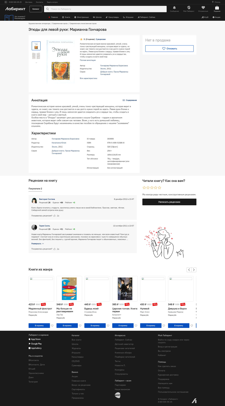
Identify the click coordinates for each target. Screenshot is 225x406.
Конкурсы (119, 369)
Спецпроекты (121, 374)
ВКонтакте (34, 360)
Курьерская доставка (168, 375)
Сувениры (76, 365)
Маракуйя (33, 315)
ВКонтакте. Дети (37, 364)
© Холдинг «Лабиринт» (168, 399)
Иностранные (83, 17)
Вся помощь (164, 387)
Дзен (31, 377)
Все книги (76, 339)
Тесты (117, 361)
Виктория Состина (47, 199)
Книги (67, 17)
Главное (54, 17)
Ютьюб (32, 369)
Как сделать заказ (167, 366)
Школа (98, 17)
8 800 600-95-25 (165, 402)
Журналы (76, 348)
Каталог (35, 9)
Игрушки (129, 17)
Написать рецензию (169, 201)
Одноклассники (36, 373)
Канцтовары (114, 17)
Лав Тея (59, 315)
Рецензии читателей (125, 348)
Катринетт (116, 315)
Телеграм (33, 381)
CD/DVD (76, 361)
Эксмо (103, 69)
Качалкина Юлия (59, 143)
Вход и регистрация (167, 346)
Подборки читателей (125, 357)
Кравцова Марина (175, 312)
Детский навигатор (124, 344)
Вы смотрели (164, 351)
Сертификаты (78, 389)
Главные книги (79, 381)
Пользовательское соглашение (173, 392)
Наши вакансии (122, 389)
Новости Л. (120, 365)
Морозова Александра (38, 312)
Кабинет (162, 355)
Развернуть (36, 243)
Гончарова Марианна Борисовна (114, 65)
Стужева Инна (90, 312)
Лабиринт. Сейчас (147, 17)
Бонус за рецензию (81, 385)
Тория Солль (44, 226)
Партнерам (120, 385)
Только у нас (78, 393)
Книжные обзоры (123, 352)
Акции (217, 17)
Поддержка (163, 379)
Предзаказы (78, 398)
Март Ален (144, 312)
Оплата (161, 370)
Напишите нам (165, 383)
